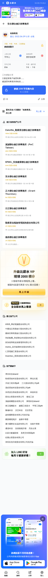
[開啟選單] (3, 3)
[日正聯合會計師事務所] (24, 211)
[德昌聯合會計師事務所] (24, 240)
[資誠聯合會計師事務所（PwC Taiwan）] (24, 149)
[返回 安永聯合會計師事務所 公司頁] (24, 23)
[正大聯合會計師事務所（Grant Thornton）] (24, 196)
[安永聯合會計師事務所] (24, 179)
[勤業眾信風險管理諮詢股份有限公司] (24, 226)
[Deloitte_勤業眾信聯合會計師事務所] (24, 133)
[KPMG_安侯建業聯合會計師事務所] (24, 165)
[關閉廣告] (42, 519)
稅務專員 (14, 33)
